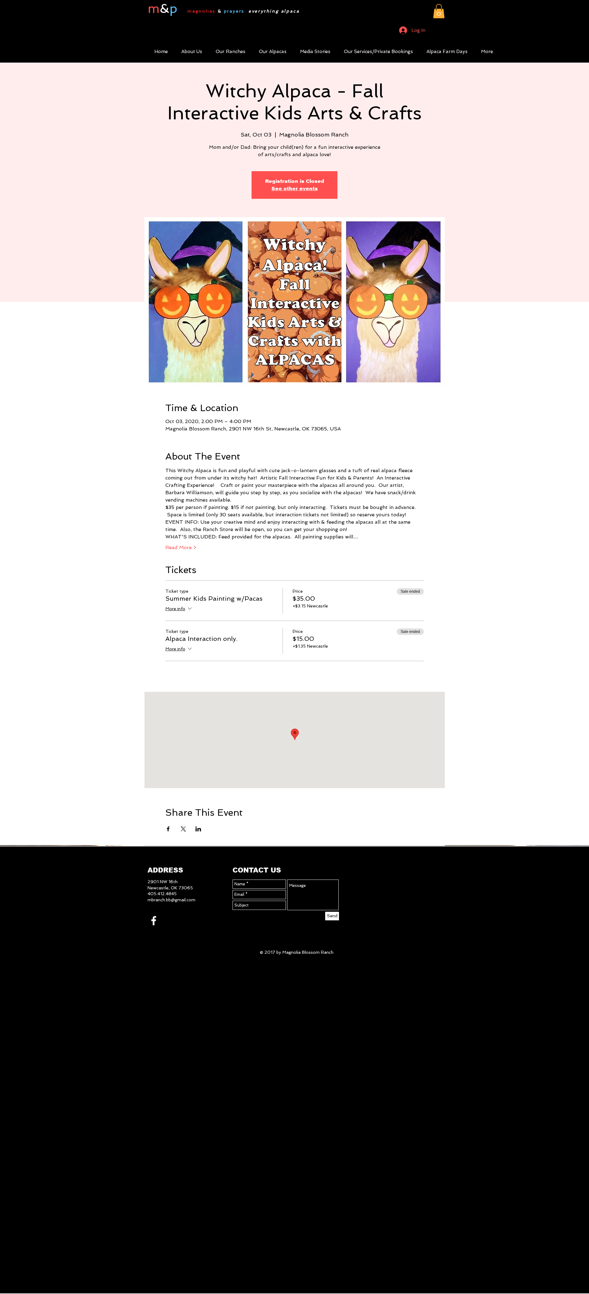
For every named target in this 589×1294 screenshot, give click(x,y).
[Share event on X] (183, 828)
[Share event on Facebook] (168, 828)
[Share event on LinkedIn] (198, 828)
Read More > (180, 547)
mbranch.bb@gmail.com (171, 899)
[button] (439, 11)
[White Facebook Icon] (154, 921)
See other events (294, 188)
